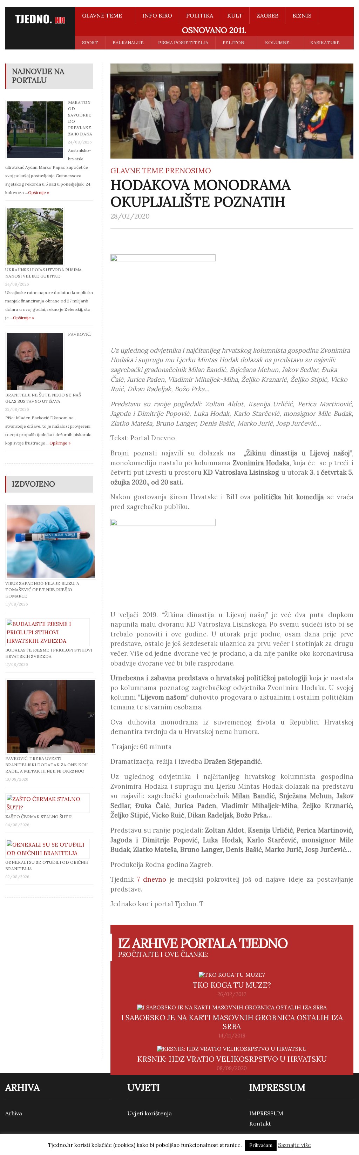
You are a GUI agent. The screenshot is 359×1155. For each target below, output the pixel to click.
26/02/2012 (231, 994)
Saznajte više (294, 1145)
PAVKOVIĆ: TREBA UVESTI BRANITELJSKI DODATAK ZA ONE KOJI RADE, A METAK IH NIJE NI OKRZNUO (46, 765)
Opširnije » (38, 192)
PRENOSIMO (188, 170)
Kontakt (260, 1123)
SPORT (90, 43)
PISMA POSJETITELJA (183, 43)
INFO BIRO (157, 15)
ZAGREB (267, 15)
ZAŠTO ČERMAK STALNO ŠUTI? (38, 816)
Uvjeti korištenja (149, 1113)
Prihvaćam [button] (260, 1145)
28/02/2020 (130, 216)
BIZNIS (301, 15)
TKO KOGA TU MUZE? (232, 985)
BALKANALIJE (128, 43)
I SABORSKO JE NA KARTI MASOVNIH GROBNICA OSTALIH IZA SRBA (232, 1022)
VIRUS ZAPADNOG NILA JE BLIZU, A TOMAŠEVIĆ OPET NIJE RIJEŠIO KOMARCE (42, 590)
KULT (235, 15)
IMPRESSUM (266, 1113)
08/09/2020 (232, 1068)
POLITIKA (199, 15)
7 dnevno (151, 879)
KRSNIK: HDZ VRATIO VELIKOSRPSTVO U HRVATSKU (232, 1059)
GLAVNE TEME (136, 170)
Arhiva (13, 1113)
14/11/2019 (231, 1036)
